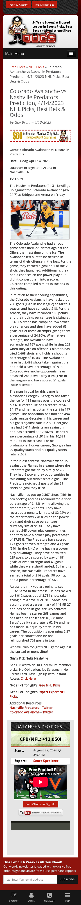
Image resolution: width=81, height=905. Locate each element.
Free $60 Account (18, 4)
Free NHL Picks (49, 685)
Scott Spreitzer (45, 760)
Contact (49, 901)
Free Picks (17, 67)
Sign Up (13, 901)
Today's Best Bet (44, 4)
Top (67, 901)
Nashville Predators (24, 707)
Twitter (47, 707)
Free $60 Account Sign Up (40, 804)
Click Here (28, 678)
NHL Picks (36, 67)
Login (31, 901)
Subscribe (67, 879)
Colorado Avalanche (25, 712)
